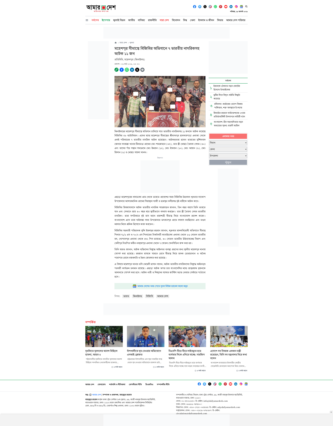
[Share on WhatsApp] (127, 70)
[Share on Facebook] (122, 70)
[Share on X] (137, 70)
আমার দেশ (162, 296)
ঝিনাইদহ (137, 296)
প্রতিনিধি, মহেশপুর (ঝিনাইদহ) (129, 59)
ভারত (126, 296)
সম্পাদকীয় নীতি (163, 384)
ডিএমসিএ (149, 384)
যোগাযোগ (101, 384)
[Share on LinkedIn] (132, 70)
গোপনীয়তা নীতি (135, 384)
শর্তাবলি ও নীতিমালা (117, 384)
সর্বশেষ (228, 80)
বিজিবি (149, 296)
